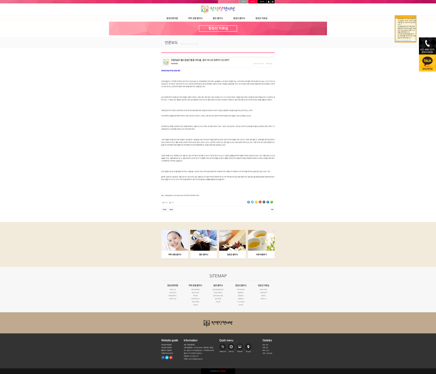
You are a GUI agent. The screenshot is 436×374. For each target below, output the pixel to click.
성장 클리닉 (241, 295)
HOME (243, 1)
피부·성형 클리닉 (174, 255)
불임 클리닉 (241, 292)
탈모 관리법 (218, 298)
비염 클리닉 (241, 298)
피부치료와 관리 (195, 298)
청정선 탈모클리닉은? (218, 289)
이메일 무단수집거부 (167, 353)
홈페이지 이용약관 (166, 350)
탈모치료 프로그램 (218, 295)
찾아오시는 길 (172, 298)
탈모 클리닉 (203, 255)
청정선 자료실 (263, 285)
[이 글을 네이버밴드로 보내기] (264, 202)
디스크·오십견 (240, 302)
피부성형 (195, 295)
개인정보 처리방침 (166, 347)
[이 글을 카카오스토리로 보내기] (256, 202)
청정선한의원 (172, 285)
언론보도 (263, 295)
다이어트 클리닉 (241, 289)
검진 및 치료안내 (218, 292)
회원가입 (262, 1)
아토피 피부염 (195, 302)
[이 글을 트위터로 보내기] (252, 202)
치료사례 (195, 305)
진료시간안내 (172, 292)
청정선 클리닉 (232, 255)
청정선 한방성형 (195, 289)
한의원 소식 (263, 298)
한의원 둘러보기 (172, 295)
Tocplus (398, 17)
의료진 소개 (173, 289)
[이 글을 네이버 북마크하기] (271, 202)
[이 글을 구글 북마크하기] (268, 202)
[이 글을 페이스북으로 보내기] (248, 202)
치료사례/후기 (261, 255)
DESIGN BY (218, 371)
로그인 (252, 1)
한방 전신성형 (195, 292)
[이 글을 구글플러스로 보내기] (260, 202)
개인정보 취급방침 (166, 345)
